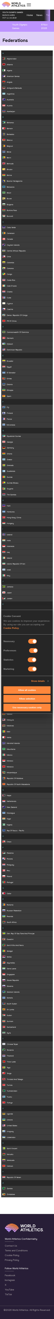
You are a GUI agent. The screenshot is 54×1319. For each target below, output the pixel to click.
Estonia (10, 384)
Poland (9, 876)
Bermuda (10, 164)
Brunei (9, 199)
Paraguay (10, 865)
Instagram (10, 1280)
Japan (9, 593)
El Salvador (11, 373)
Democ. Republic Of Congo (17, 315)
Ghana (9, 454)
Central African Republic (16, 251)
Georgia (10, 442)
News (39, 15)
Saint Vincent (12, 1148)
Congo (9, 274)
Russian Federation (14, 911)
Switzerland (11, 1027)
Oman (9, 842)
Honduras (11, 512)
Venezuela (10, 1160)
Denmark (10, 338)
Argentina (10, 94)
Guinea (9, 477)
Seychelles (11, 963)
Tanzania (10, 1050)
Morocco (10, 767)
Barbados (10, 134)
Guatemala (11, 471)
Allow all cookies (27, 690)
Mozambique (12, 773)
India (9, 540)
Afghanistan (11, 59)
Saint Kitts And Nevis (15, 945)
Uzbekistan (11, 1137)
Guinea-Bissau (12, 483)
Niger (9, 819)
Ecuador (10, 361)
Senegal (10, 951)
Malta (9, 737)
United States (12, 1126)
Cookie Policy (11, 628)
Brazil (9, 193)
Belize (9, 152)
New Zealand (12, 807)
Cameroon (11, 233)
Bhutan (9, 169)
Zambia (10, 1188)
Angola (9, 82)
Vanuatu (10, 1154)
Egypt (9, 367)
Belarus (9, 140)
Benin (9, 158)
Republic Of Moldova (15, 778)
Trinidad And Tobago (15, 1079)
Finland (10, 413)
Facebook (10, 1275)
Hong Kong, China (14, 518)
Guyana (10, 489)
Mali (8, 732)
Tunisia (9, 1085)
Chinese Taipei (12, 1044)
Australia (10, 100)
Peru (8, 871)
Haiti (8, 506)
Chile (9, 257)
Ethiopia (10, 390)
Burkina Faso (12, 210)
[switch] (33, 650)
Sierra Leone (11, 969)
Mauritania (11, 749)
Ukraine (10, 1120)
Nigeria (9, 825)
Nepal (9, 795)
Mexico (9, 755)
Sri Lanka (10, 1010)
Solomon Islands (13, 992)
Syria (9, 1033)
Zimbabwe (11, 1194)
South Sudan (12, 1004)
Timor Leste (11, 1062)
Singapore (11, 974)
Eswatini (10, 939)
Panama (10, 859)
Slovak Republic (13, 980)
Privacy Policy (12, 1260)
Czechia (10, 309)
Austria (9, 106)
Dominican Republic (14, 350)
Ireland (9, 558)
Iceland (9, 535)
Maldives (10, 726)
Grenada (10, 465)
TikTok (8, 1294)
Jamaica (10, 587)
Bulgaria (10, 205)
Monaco (10, 761)
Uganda (10, 1114)
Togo (8, 1068)
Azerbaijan (11, 111)
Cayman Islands (13, 245)
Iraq (8, 552)
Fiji (8, 407)
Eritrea (9, 379)
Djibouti (10, 344)
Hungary (10, 523)
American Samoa (13, 76)
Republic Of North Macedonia (18, 784)
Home (30, 15)
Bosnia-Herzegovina (14, 181)
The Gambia (11, 495)
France (9, 419)
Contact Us (11, 1245)
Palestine (10, 853)
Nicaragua (11, 813)
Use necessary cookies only (27, 707)
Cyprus (10, 303)
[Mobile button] (29, 5)
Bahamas (10, 123)
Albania (10, 65)
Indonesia (10, 546)
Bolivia (9, 175)
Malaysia (10, 720)
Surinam (10, 1021)
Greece (9, 460)
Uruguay (10, 1131)
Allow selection (27, 698)
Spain (9, 396)
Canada (10, 239)
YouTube (9, 1289)
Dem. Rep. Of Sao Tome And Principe (20, 933)
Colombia (10, 263)
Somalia (10, 998)
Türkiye (9, 1103)
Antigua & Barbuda (14, 88)
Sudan (9, 1015)
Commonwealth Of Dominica (18, 332)
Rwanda (10, 916)
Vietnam (10, 1166)
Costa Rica (11, 280)
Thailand (10, 1056)
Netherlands (11, 801)
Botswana (10, 187)
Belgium (10, 146)
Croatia (9, 292)
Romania (10, 905)
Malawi (9, 714)
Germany (10, 448)
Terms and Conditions (16, 1250)
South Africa (11, 922)
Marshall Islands (13, 743)
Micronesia (11, 425)
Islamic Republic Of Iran (16, 564)
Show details (38, 681)
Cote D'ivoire (11, 286)
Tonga (9, 1073)
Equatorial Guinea (14, 436)
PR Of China (11, 321)
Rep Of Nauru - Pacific (15, 831)
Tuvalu (9, 1097)
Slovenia (10, 986)
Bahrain (10, 128)
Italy (8, 576)
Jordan (9, 598)
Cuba (9, 298)
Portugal (10, 882)
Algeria (9, 70)
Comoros (10, 268)
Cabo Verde (11, 227)
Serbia (9, 957)
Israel (9, 570)
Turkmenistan (12, 1091)
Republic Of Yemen (14, 1177)
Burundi (10, 216)
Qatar (9, 893)
